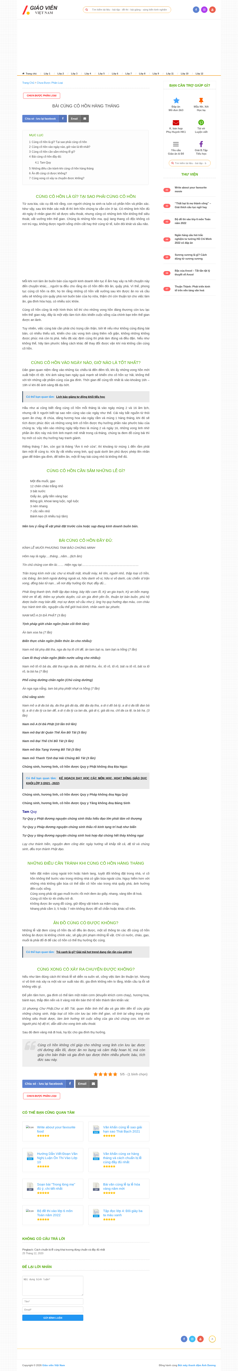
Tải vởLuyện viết (201, 130)
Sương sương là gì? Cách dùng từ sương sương (191, 256)
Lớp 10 (184, 73)
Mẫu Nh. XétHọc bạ (201, 108)
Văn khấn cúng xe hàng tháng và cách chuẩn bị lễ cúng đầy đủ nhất (122, 1158)
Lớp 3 (74, 73)
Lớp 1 (47, 73)
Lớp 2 (60, 73)
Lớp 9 (156, 73)
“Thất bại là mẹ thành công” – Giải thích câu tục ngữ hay (193, 205)
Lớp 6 (115, 73)
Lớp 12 (199, 73)
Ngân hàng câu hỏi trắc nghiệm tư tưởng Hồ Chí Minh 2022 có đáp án (193, 239)
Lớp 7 (128, 73)
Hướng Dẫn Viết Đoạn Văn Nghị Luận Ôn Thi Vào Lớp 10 (57, 1158)
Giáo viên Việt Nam (53, 1365)
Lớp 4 (88, 73)
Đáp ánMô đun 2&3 (176, 108)
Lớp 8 (142, 73)
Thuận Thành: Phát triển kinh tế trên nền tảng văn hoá (192, 288)
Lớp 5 (101, 73)
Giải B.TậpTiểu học (201, 152)
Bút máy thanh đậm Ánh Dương (196, 1365)
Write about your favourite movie (191, 189)
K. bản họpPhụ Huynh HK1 (176, 130)
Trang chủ (31, 73)
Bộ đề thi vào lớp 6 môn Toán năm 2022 (192, 221)
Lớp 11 (170, 73)
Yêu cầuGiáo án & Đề (176, 152)
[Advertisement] (114, 45)
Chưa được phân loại (41, 95)
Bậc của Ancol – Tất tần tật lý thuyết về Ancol (192, 272)
